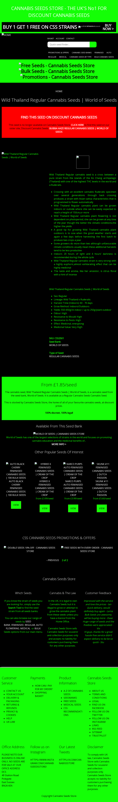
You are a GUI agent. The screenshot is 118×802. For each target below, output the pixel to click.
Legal (95, 701)
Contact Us (13, 690)
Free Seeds (70, 701)
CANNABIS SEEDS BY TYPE (81, 57)
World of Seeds (58, 345)
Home (59, 91)
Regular (52, 57)
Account (60, 38)
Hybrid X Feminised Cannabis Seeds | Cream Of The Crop (44, 488)
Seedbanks (70, 697)
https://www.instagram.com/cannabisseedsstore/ (42, 763)
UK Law (10, 721)
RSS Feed (97, 728)
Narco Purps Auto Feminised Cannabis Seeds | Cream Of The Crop (73, 488)
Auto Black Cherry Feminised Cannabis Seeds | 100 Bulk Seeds (16, 488)
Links (95, 725)
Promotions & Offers (58, 52)
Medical (63, 57)
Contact (70, 38)
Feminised (99, 52)
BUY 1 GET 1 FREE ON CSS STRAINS (40, 27)
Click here (77, 124)
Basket (50, 38)
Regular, (30, 625)
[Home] (21, 35)
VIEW (16, 505)
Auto (108, 52)
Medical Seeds (72, 704)
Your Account (15, 694)
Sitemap (97, 732)
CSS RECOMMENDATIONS (73, 712)
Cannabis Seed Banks (82, 52)
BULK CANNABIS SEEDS (104, 57)
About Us (98, 690)
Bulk (38, 628)
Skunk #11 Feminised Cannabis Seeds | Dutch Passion (101, 488)
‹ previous (53, 560)
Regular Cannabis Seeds (64, 356)
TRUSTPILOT (99, 735)
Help (9, 718)
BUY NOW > (108, 27)
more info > (59, 444)
